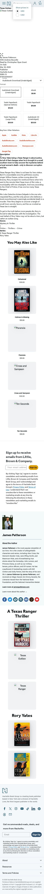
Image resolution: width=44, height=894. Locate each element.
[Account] (35, 4)
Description (5, 154)
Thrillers (11, 228)
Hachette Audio (6, 72)
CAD (23, 14)
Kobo (24, 135)
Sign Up (33, 467)
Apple (4, 135)
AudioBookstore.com (9, 146)
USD (22, 11)
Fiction (3, 228)
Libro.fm (34, 135)
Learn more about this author (13, 591)
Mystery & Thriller (7, 223)
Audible (14, 135)
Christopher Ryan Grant (17, 62)
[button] (22, 54)
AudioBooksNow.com (27, 140)
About (5, 860)
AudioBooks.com (8, 140)
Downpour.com (27, 146)
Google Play (6, 151)
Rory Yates (4, 235)
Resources (6, 866)
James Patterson (9, 57)
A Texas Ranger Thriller (9, 233)
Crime (19, 228)
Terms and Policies (10, 872)
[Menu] (4, 3)
